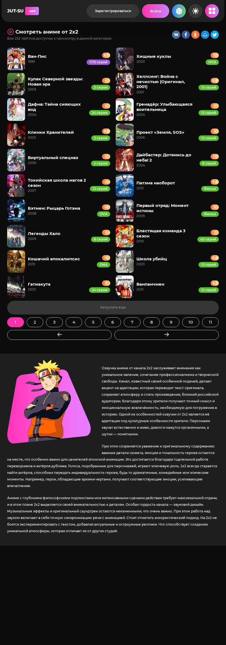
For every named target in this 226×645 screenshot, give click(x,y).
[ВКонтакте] (176, 35)
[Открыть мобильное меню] (212, 11)
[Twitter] (215, 35)
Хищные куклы (153, 56)
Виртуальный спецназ (53, 157)
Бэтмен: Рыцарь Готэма (54, 208)
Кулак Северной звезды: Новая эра (55, 81)
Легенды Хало (44, 233)
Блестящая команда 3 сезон (160, 233)
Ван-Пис (37, 56)
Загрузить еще (113, 307)
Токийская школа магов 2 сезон (57, 182)
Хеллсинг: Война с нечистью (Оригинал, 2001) (160, 81)
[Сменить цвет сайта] (195, 11)
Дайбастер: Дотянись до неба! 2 (163, 157)
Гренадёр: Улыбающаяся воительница (164, 107)
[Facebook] (186, 35)
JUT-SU (21, 10)
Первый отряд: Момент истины (162, 208)
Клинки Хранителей (51, 132)
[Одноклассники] (195, 35)
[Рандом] (179, 11)
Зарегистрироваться (113, 11)
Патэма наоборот (155, 182)
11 (210, 322)
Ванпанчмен (150, 284)
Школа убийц (151, 258)
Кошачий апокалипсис (54, 258)
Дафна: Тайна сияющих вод (54, 107)
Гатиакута (39, 284)
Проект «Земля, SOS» (160, 132)
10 (191, 322)
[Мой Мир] (205, 35)
